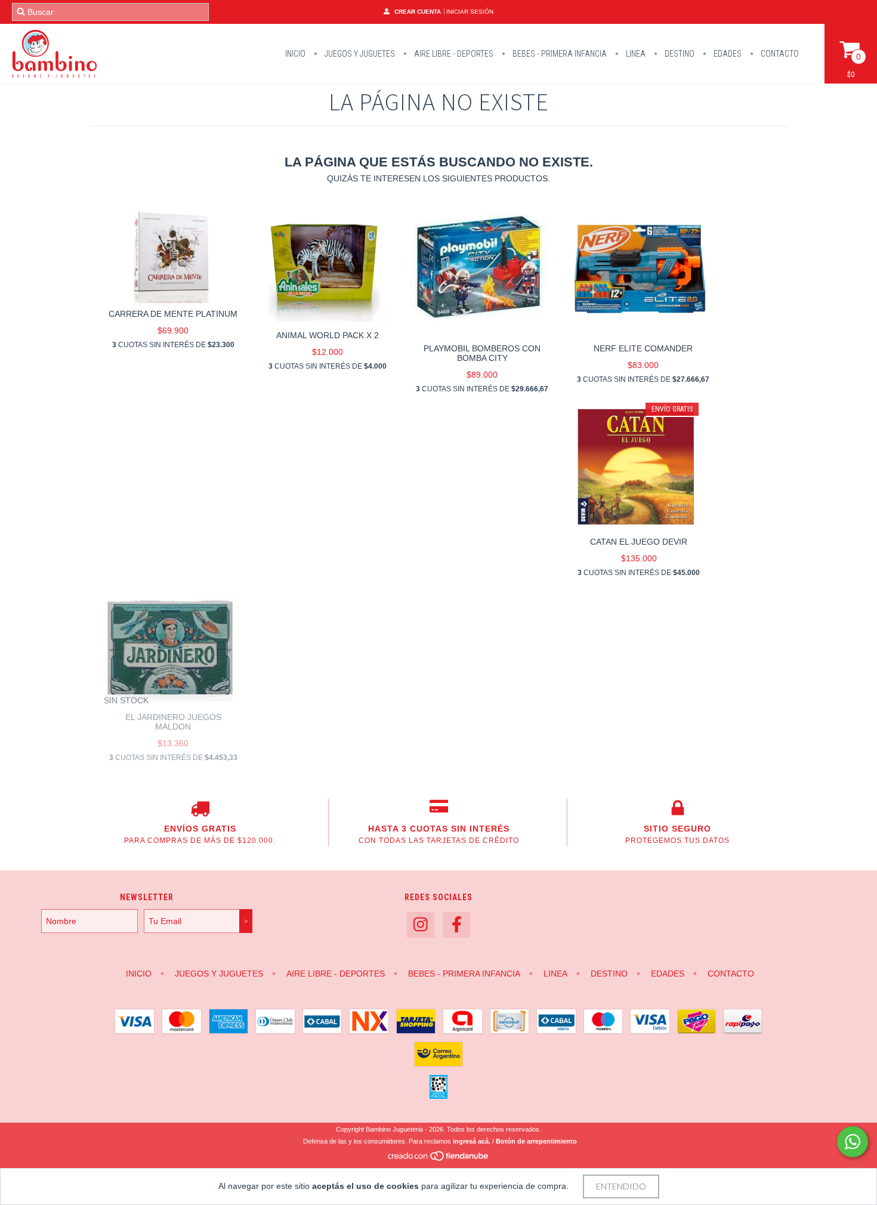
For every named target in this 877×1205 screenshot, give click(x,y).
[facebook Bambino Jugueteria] (456, 925)
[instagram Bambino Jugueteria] (420, 925)
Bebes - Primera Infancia (559, 53)
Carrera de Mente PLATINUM (173, 314)
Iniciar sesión (469, 11)
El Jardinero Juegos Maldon (173, 721)
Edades (727, 53)
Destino (678, 53)
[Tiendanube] (439, 1159)
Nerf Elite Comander (643, 348)
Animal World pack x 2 (327, 335)
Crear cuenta (417, 11)
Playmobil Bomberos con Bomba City (482, 353)
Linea (635, 53)
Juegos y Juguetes (359, 53)
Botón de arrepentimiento (536, 1141)
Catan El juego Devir (638, 541)
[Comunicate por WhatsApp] (852, 1141)
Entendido (621, 1186)
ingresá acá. (471, 1141)
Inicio (295, 53)
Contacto (779, 53)
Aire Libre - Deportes (452, 53)
